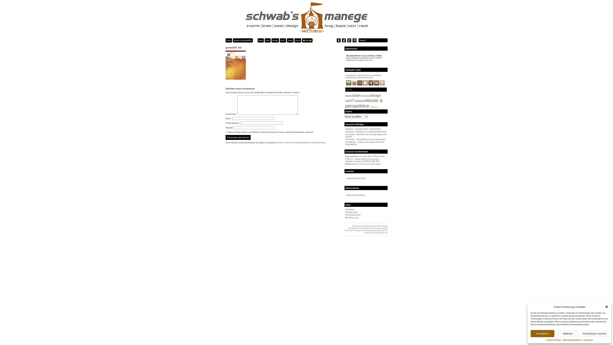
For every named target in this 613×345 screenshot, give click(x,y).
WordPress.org (351, 218)
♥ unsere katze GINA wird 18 (372, 156)
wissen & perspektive (243, 40)
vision (290, 40)
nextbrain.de (350, 78)
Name (229, 118)
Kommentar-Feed (352, 215)
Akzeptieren (542, 333)
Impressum (588, 340)
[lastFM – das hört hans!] (359, 85)
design (275, 40)
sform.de (361, 75)
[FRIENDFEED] (382, 85)
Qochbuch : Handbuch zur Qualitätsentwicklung (365, 132)
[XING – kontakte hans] (371, 85)
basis (260, 40)
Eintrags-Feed (351, 212)
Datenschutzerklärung (572, 340)
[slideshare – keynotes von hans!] (354, 85)
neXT (283, 40)
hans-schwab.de (373, 75)
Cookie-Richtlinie (553, 340)
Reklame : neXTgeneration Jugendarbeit (363, 129)
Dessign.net (382, 230)
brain (267, 40)
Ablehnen (568, 333)
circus (297, 40)
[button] (606, 306)
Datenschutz (369, 226)
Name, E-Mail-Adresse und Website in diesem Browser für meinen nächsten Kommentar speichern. (271, 132)
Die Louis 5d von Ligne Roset (367, 164)
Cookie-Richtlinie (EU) (356, 178)
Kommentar (231, 114)
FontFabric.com (381, 233)
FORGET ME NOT (372, 161)
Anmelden (349, 209)
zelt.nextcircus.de (365, 78)
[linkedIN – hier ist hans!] (376, 85)
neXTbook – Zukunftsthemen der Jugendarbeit (365, 139)
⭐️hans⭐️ (307, 40)
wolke (349, 89)
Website (229, 128)
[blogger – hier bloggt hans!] (365, 85)
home (228, 40)
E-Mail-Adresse (233, 123)
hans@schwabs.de (364, 60)
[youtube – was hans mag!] (348, 85)
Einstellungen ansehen (594, 333)
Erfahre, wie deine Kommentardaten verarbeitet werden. (302, 143)
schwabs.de (350, 75)
